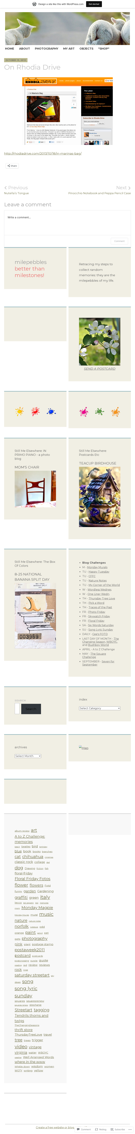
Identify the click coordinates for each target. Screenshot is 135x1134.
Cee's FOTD (100, 634)
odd (42, 926)
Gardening (45, 891)
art (34, 830)
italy (45, 897)
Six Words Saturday (101, 625)
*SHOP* (103, 48)
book (27, 851)
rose (25, 970)
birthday (43, 847)
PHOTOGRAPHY (46, 48)
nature (21, 920)
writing (28, 1070)
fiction (40, 868)
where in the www (30, 1062)
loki (36, 903)
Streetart (23, 1009)
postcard (23, 955)
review (33, 965)
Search (20, 700)
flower (21, 885)
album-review (22, 831)
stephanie (35, 1005)
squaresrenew (35, 1001)
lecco (18, 902)
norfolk (22, 926)
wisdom (37, 1066)
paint (30, 932)
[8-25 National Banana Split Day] (35, 647)
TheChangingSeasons (27, 1025)
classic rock (24, 862)
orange (19, 932)
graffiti (21, 897)
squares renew (21, 1005)
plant (27, 944)
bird (35, 846)
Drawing (30, 868)
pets (17, 939)
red (25, 965)
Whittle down (22, 1066)
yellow (38, 1070)
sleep (18, 982)
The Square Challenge (94, 655)
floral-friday (24, 873)
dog (19, 867)
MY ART (69, 48)
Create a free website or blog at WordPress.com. (67, 1127)
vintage (35, 1047)
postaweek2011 (30, 949)
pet (46, 932)
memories (44, 903)
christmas (49, 857)
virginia (21, 1052)
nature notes (35, 921)
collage (39, 862)
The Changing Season (100, 640)
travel (48, 1035)
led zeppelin (28, 903)
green (34, 898)
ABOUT (24, 48)
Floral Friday (96, 620)
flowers (36, 885)
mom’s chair (27, 467)
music (46, 914)
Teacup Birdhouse (97, 463)
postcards (37, 956)
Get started (94, 4)
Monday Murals (97, 567)
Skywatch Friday (99, 616)
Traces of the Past (100, 607)
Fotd (48, 885)
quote (43, 960)
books (36, 851)
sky (52, 976)
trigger (37, 1040)
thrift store (24, 1030)
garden (30, 891)
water (33, 1052)
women (49, 1066)
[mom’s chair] (35, 506)
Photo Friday (96, 612)
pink (18, 944)
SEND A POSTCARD (99, 369)
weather (18, 1058)
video (21, 1046)
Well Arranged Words (38, 1057)
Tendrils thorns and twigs (31, 1018)
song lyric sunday (26, 991)
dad (48, 862)
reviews (44, 965)
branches (47, 851)
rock (18, 969)
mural (34, 914)
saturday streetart (32, 975)
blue (18, 851)
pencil (40, 933)
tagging (41, 1009)
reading (18, 965)
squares (20, 1001)
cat (18, 856)
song (27, 981)
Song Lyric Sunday (100, 629)
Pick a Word (96, 603)
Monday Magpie (37, 907)
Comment (119, 241)
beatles (25, 846)
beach (17, 847)
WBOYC (111, 641)
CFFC (92, 576)
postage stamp (42, 944)
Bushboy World (98, 645)
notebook (34, 927)
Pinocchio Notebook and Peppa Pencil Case (99, 190)
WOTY (18, 1070)
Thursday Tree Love (102, 598)
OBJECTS (86, 48)
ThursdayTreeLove (28, 1035)
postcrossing (22, 960)
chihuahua (32, 856)
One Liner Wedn (98, 594)
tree (18, 1039)
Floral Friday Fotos (32, 878)
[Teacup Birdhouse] (99, 526)
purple (34, 961)
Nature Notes (98, 580)
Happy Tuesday (99, 571)
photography (34, 938)
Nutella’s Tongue (16, 190)
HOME (9, 48)
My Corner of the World (104, 585)
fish (46, 868)
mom (17, 908)
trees (27, 1040)
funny (18, 891)
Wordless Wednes (99, 589)
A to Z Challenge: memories (30, 839)
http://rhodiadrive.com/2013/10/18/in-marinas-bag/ (42, 153)
